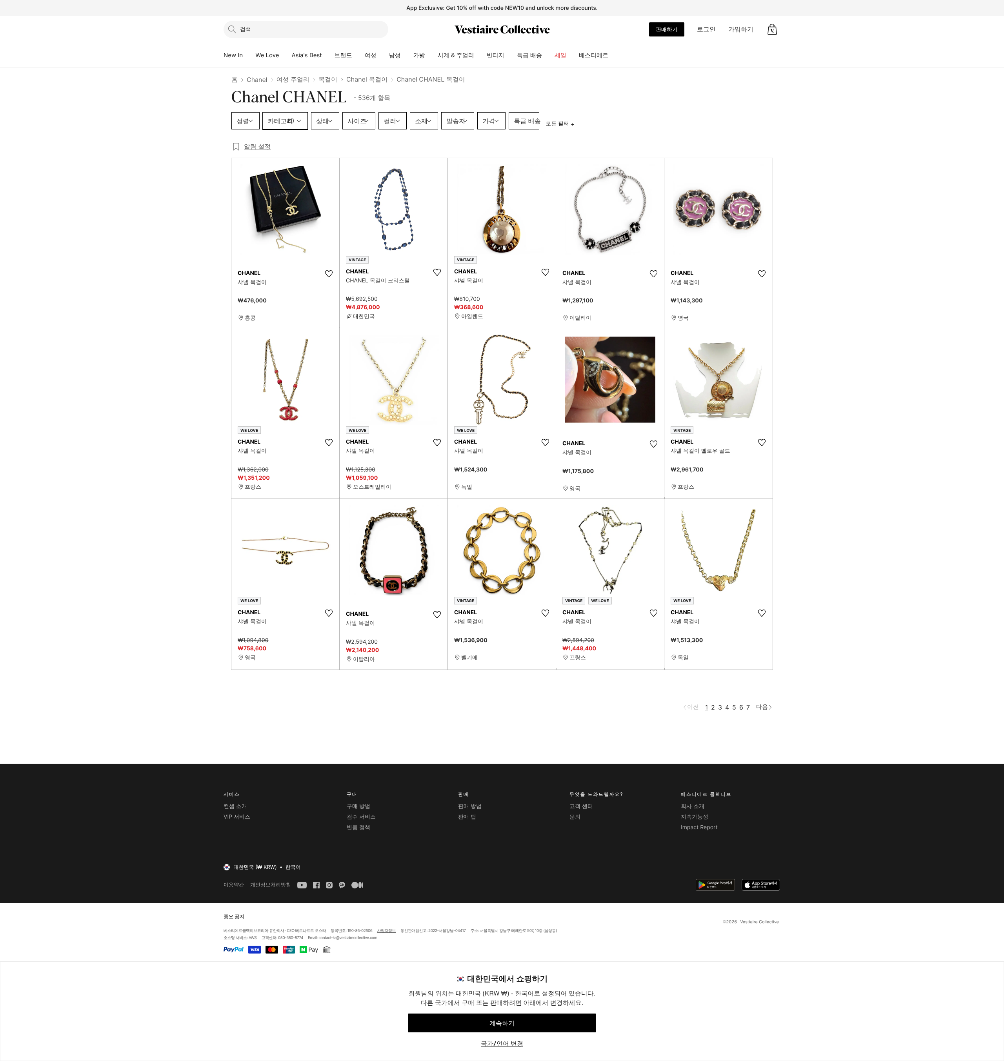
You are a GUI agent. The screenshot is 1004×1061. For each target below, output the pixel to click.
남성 (395, 55)
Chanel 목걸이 (366, 79)
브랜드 (343, 55)
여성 (370, 55)
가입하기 (740, 29)
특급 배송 (529, 55)
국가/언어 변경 (502, 1043)
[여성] (383, 55)
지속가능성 (694, 816)
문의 (574, 816)
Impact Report (699, 827)
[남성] (407, 55)
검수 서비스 (361, 816)
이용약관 (234, 884)
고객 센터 (581, 806)
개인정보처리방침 (270, 884)
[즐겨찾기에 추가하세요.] (328, 273)
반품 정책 (358, 827)
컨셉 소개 (235, 806)
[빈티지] (510, 55)
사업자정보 (386, 930)
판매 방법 (470, 806)
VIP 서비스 (237, 816)
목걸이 (327, 79)
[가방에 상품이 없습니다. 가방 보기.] (772, 29)
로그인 (706, 29)
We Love (267, 55)
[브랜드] (358, 55)
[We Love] (285, 55)
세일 (560, 55)
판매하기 (667, 29)
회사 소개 (692, 806)
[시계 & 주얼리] (480, 55)
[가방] (431, 55)
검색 (245, 28)
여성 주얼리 (293, 79)
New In (233, 55)
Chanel (257, 80)
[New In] (249, 55)
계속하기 (502, 1023)
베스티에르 (593, 55)
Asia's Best (307, 55)
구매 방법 (358, 806)
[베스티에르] (614, 55)
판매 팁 (467, 816)
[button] (772, 29)
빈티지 (495, 55)
